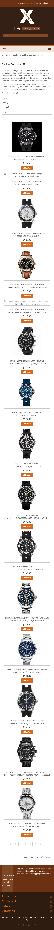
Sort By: (5, 103)
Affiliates (5, 917)
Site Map (41, 917)
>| (11, 848)
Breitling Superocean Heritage (33, 55)
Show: (4, 112)
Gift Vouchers (16, 917)
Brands (25, 917)
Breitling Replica (12, 55)
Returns (33, 917)
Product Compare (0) (10, 93)
